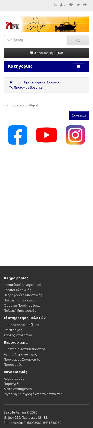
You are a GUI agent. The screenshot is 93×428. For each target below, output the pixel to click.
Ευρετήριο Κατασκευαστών (24, 349)
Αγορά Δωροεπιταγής (20, 354)
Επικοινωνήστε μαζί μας (21, 325)
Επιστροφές (13, 330)
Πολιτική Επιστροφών (20, 310)
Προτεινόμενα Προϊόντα (42, 82)
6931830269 (52, 423)
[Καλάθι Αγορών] (78, 5)
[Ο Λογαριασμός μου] (63, 5)
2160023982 (33, 423)
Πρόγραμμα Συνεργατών (22, 359)
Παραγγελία (12, 384)
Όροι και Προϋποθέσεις (22, 305)
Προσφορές (13, 364)
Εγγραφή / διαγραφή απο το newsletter (33, 394)
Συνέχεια (79, 115)
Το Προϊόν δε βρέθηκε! (26, 87)
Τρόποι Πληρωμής (17, 290)
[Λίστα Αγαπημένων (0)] (71, 5)
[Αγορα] (85, 5)
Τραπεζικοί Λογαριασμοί (22, 285)
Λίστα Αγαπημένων (18, 389)
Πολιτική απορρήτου (19, 300)
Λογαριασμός (14, 378)
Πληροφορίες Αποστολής (23, 295)
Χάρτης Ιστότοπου (18, 335)
